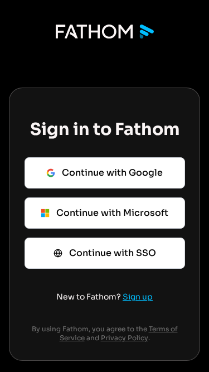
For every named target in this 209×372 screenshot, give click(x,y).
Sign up (138, 297)
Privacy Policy (124, 338)
